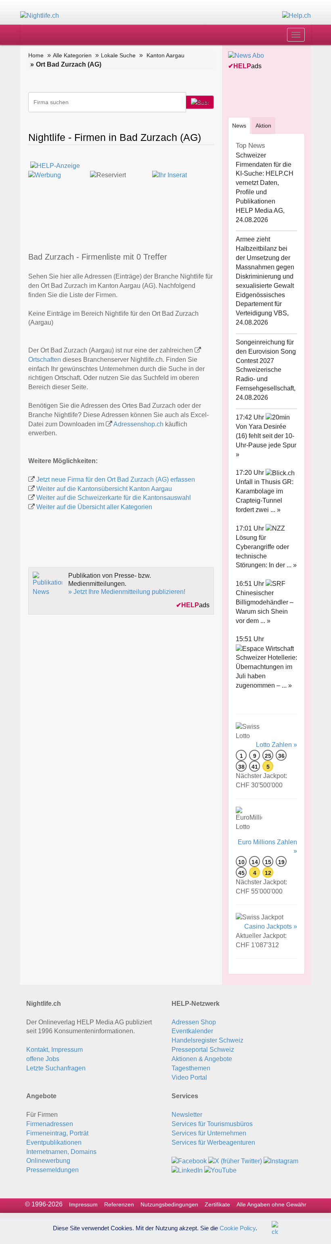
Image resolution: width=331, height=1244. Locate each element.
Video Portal (189, 1077)
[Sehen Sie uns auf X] (235, 1160)
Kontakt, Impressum (54, 1049)
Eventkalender (192, 1031)
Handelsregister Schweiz (207, 1040)
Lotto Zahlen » (276, 744)
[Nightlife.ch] (39, 15)
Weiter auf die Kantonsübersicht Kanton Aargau (104, 488)
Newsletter (187, 1114)
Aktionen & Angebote (202, 1058)
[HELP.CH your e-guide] (296, 15)
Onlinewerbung (48, 1160)
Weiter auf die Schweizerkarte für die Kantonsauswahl (113, 497)
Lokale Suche (118, 55)
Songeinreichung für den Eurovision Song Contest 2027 (266, 351)
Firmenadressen (49, 1123)
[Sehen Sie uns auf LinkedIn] (187, 1170)
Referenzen (119, 1204)
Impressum (83, 1204)
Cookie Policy (238, 1227)
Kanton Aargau (165, 55)
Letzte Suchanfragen (56, 1068)
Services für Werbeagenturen (213, 1142)
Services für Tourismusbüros (212, 1123)
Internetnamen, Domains (61, 1151)
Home (36, 55)
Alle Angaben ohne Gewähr (271, 1204)
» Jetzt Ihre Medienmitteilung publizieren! (126, 591)
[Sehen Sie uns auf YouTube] (220, 1170)
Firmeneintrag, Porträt (57, 1133)
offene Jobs (42, 1058)
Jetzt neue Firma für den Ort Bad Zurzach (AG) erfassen (115, 479)
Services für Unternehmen (209, 1133)
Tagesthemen (191, 1068)
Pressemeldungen (52, 1169)
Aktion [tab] (263, 125)
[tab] (239, 125)
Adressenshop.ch (138, 424)
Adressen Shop (194, 1022)
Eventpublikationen (54, 1142)
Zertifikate (217, 1204)
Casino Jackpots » (270, 926)
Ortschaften (44, 359)
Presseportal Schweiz (203, 1049)
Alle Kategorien (72, 55)
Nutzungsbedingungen (169, 1204)
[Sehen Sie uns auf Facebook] (189, 1160)
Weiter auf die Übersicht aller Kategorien (94, 506)
